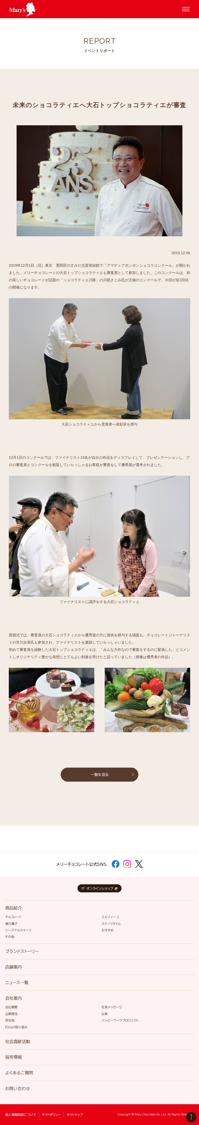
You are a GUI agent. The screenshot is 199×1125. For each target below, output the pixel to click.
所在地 (10, 1020)
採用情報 (13, 1057)
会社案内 (13, 998)
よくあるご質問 (19, 1073)
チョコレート (13, 916)
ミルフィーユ (110, 916)
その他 (9, 936)
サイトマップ (75, 1114)
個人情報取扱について (20, 1114)
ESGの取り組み (16, 1027)
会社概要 (11, 1007)
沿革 (105, 1013)
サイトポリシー (51, 1114)
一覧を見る (100, 774)
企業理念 (11, 1013)
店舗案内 (13, 967)
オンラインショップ (99, 888)
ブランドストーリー (22, 951)
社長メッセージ (112, 1007)
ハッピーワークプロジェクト (120, 1020)
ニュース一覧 (17, 982)
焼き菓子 (11, 923)
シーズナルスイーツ (18, 930)
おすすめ (107, 930)
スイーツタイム (111, 923)
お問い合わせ (17, 1089)
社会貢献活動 (17, 1041)
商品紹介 (13, 908)
